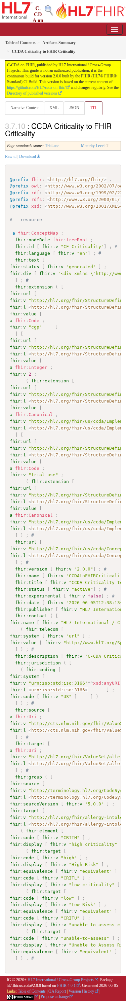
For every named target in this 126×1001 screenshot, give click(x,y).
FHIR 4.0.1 (66, 985)
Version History (81, 991)
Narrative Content (24, 107)
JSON (74, 107)
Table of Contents (32, 991)
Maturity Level (92, 145)
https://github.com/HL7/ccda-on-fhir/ (36, 87)
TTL (93, 107)
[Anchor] (38, 133)
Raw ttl (10, 156)
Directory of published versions (32, 93)
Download (27, 156)
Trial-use (52, 145)
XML (53, 107)
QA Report (57, 991)
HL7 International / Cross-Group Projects (61, 979)
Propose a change (55, 996)
